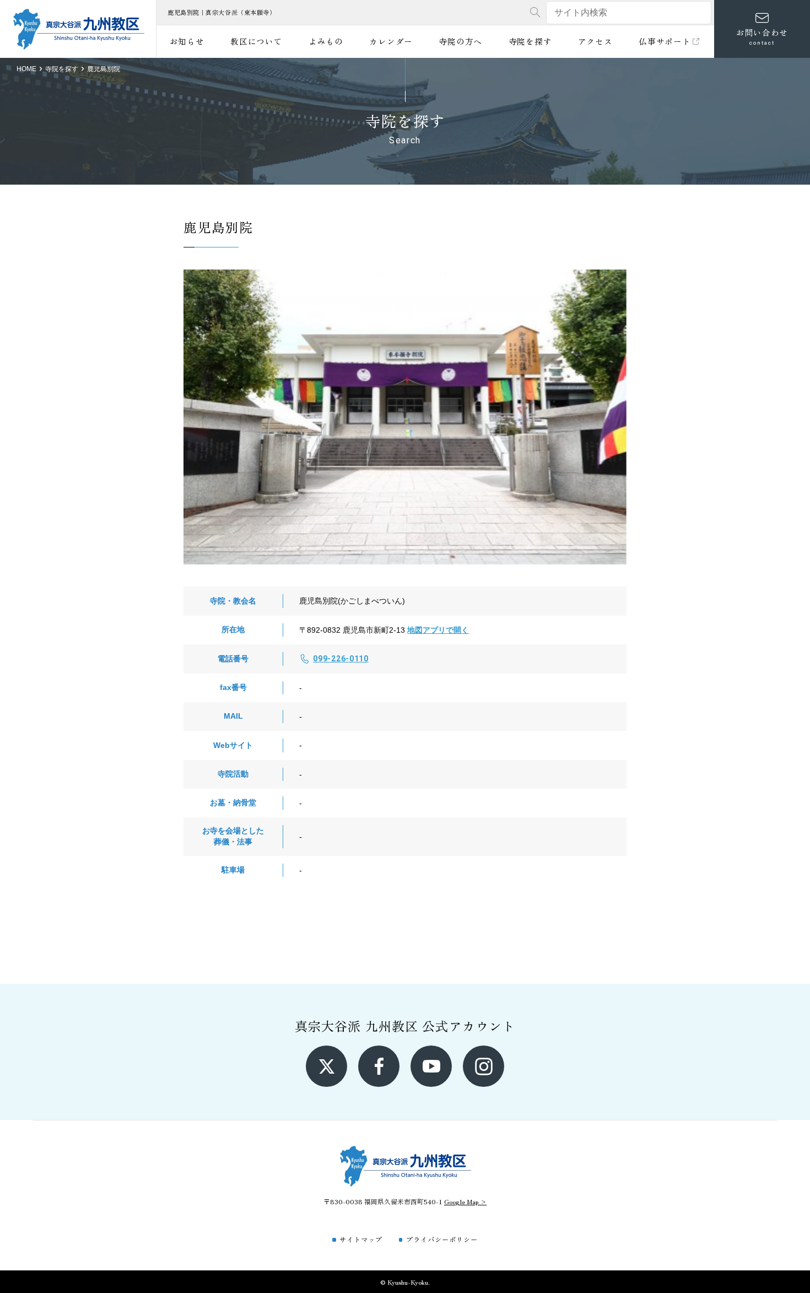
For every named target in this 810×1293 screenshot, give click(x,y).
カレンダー (391, 41)
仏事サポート (664, 41)
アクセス (595, 41)
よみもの (326, 41)
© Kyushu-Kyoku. (405, 1281)
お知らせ (187, 41)
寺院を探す (530, 41)
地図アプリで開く (438, 630)
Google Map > (465, 1201)
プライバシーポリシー (442, 1239)
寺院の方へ (460, 41)
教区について (256, 41)
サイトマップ (360, 1239)
